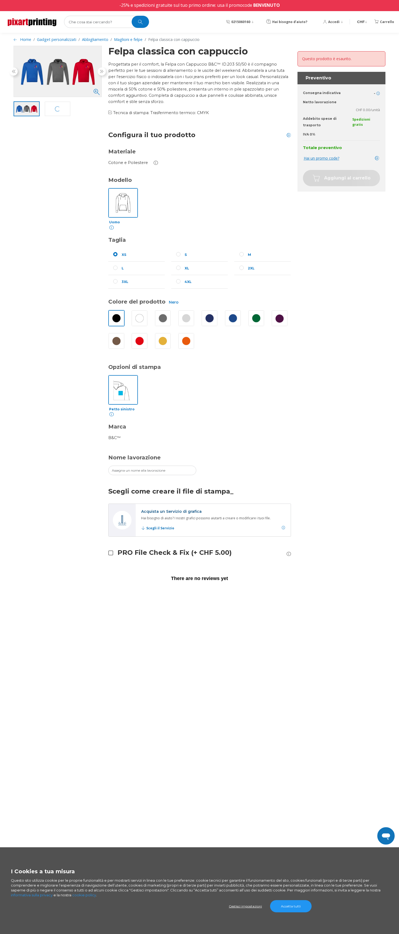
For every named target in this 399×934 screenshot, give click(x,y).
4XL (188, 282)
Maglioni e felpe (128, 39)
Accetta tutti (291, 906)
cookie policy (84, 895)
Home (25, 39)
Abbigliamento (95, 39)
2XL (251, 268)
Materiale (122, 151)
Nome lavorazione (134, 457)
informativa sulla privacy (32, 895)
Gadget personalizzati (56, 39)
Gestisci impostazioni (245, 906)
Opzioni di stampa (134, 367)
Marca (117, 426)
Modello (120, 180)
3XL (125, 282)
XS (124, 255)
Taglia (117, 240)
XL (187, 268)
